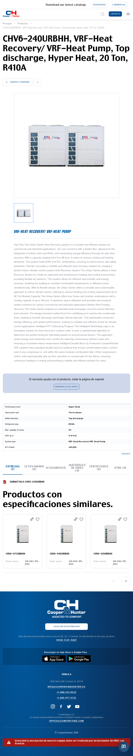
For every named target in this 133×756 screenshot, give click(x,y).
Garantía (115, 14)
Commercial (119, 5)
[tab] (13, 468)
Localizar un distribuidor (66, 626)
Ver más (126, 454)
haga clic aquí (66, 640)
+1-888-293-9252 (66, 692)
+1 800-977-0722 (66, 698)
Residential (99, 5)
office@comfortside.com (66, 721)
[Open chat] (123, 747)
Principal (7, 23)
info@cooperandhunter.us (66, 687)
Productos (22, 23)
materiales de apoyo (66, 387)
